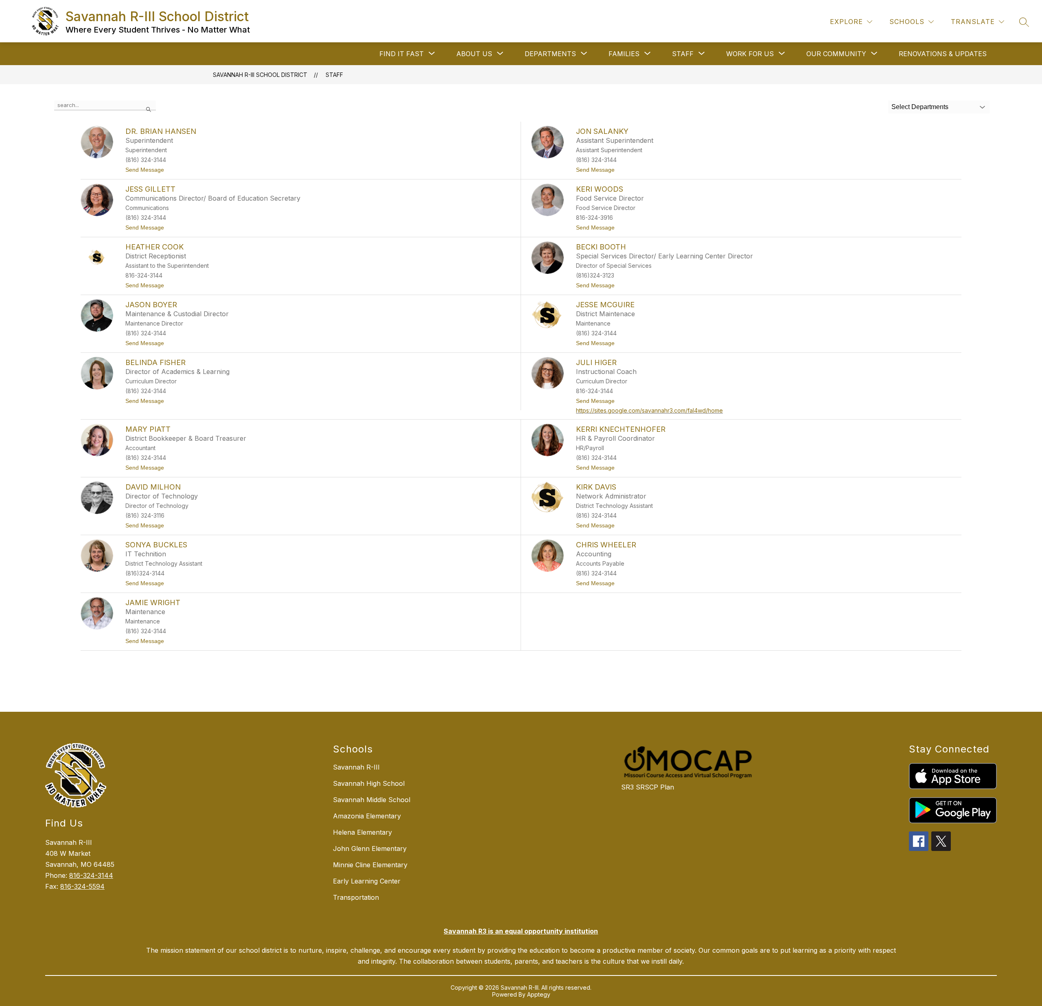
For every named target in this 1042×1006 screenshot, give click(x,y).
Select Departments (919, 106)
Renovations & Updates (943, 54)
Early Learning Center (367, 881)
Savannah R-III (356, 767)
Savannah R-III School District (260, 74)
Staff (334, 74)
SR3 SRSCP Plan (647, 787)
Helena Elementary (362, 832)
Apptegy (538, 994)
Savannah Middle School (371, 800)
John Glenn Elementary (370, 848)
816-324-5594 (82, 886)
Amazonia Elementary (367, 816)
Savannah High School (369, 783)
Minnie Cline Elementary (370, 865)
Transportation (356, 897)
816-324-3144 (91, 875)
